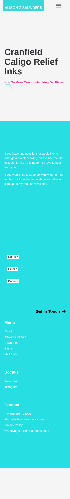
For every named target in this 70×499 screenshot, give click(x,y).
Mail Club (10, 354)
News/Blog (11, 342)
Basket (8, 348)
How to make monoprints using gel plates (34, 82)
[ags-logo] (23, 5)
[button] (62, 6)
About (8, 331)
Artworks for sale (15, 337)
